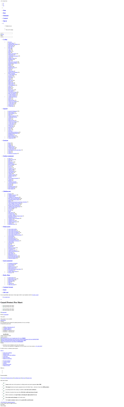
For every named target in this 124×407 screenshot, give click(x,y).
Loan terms (5, 356)
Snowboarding (11, 236)
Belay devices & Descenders (14, 198)
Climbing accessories (12, 221)
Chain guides (11, 71)
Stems (9, 60)
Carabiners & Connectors (13, 197)
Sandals (9, 145)
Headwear (10, 131)
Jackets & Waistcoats (12, 111)
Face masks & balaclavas (13, 132)
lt (3, 4)
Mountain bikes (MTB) (13, 44)
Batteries (10, 180)
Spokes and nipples (12, 53)
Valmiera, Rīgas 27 (7, 328)
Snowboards (10, 237)
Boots (9, 143)
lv (3, 3)
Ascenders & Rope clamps (13, 199)
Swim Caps (10, 265)
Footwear (5, 140)
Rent (4, 13)
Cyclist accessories (12, 95)
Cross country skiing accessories (14, 234)
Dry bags (10, 165)
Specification (3, 320)
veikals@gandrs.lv (11, 402)
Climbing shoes (11, 147)
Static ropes (10, 212)
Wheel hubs (10, 54)
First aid (10, 185)
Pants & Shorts (11, 113)
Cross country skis (12, 230)
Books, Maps (6, 275)
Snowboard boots (11, 238)
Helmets (10, 193)
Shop (4, 10)
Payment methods (6, 360)
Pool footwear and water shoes (14, 149)
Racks (9, 88)
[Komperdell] (3, 312)
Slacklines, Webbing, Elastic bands (15, 215)
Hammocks (10, 163)
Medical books (11, 279)
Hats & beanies (11, 135)
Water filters (10, 172)
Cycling (5, 39)
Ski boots (10, 243)
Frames (9, 68)
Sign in (2, 350)
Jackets (9, 97)
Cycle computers (11, 85)
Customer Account (8, 287)
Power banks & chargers (13, 178)
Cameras (10, 179)
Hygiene (10, 184)
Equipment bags (11, 224)
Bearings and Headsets (13, 72)
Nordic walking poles (12, 271)
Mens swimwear (11, 267)
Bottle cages (10, 84)
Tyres (9, 49)
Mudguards (10, 77)
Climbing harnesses (12, 195)
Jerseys (9, 99)
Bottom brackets (11, 67)
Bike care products (12, 93)
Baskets (9, 87)
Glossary (5, 363)
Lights (9, 79)
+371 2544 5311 (4, 402)
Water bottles (11, 82)
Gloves (9, 129)
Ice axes (10, 210)
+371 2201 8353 (38, 346)
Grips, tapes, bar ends (12, 61)
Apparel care (10, 138)
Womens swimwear (12, 266)
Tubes (9, 50)
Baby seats (10, 80)
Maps (9, 282)
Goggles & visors (11, 250)
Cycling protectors (12, 94)
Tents (9, 158)
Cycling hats (10, 106)
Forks (9, 70)
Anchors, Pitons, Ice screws (14, 204)
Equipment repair (11, 186)
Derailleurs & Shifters (12, 63)
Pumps (9, 81)
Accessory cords (11, 214)
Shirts (9, 114)
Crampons (10, 219)
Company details (6, 362)
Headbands (10, 134)
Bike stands (10, 91)
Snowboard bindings (12, 239)
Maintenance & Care (12, 254)
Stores (4, 289)
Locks (9, 78)
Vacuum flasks (11, 171)
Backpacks (10, 161)
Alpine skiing (11, 241)
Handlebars (10, 59)
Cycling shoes (11, 103)
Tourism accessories (12, 181)
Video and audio (11, 284)
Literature (10, 283)
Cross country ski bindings (13, 232)
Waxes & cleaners (12, 258)
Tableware (10, 170)
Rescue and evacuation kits (13, 205)
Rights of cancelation (7, 358)
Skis (9, 244)
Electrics (10, 177)
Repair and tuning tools (13, 257)
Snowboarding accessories (13, 240)
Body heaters (11, 188)
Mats (9, 160)
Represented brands (7, 364)
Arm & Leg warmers (12, 101)
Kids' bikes (10, 46)
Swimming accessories (13, 263)
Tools (9, 86)
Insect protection (11, 187)
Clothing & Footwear (12, 96)
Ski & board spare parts (13, 255)
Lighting (10, 173)
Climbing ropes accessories (13, 218)
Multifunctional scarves (13, 133)
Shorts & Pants (11, 100)
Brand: (2, 314)
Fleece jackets (11, 112)
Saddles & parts (11, 58)
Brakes (9, 64)
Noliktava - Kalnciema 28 (9, 330)
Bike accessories (11, 73)
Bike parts (10, 47)
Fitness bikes (10, 45)
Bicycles (10, 42)
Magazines (10, 281)
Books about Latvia (12, 278)
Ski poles (10, 246)
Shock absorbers (11, 207)
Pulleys (9, 200)
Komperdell (6, 314)
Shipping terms (6, 353)
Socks (9, 128)
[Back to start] (2, 34)
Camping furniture (12, 174)
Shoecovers (10, 104)
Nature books (11, 277)
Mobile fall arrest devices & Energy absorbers (17, 201)
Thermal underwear (12, 115)
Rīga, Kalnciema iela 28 (10, 327)
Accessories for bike (12, 92)
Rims (9, 52)
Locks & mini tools (12, 182)
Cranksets (10, 66)
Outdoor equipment (8, 156)
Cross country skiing (12, 229)
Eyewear (10, 75)
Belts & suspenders (12, 136)
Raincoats (10, 127)
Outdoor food (11, 168)
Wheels (9, 51)
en (3, 5)
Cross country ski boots (13, 231)
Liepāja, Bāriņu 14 (7, 329)
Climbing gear (7, 191)
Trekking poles (11, 175)
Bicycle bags (10, 89)
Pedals (9, 65)
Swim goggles (11, 264)
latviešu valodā (35, 294)
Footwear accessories (12, 153)
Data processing (6, 357)
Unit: (2, 316)
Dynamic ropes (11, 213)
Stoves (9, 166)
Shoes (9, 144)
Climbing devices (11, 196)
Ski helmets (10, 248)
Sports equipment (7, 260)
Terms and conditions (7, 352)
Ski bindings (10, 245)
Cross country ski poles (13, 233)
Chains (9, 57)
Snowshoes (10, 252)
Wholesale (5, 15)
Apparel (5, 108)
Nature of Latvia (6, 365)
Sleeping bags (11, 159)
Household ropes (11, 217)
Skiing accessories (12, 247)
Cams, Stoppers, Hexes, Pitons (14, 203)
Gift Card (5, 292)
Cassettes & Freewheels (13, 56)
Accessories (10, 270)
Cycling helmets (11, 74)
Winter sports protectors (13, 251)
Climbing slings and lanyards (14, 206)
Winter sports (6, 226)
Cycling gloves (11, 102)
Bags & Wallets (11, 164)
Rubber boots (11, 146)
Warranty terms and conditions (9, 355)
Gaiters (9, 152)
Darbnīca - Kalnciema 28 (9, 331)
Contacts (5, 18)
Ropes (9, 211)
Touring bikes (11, 43)
